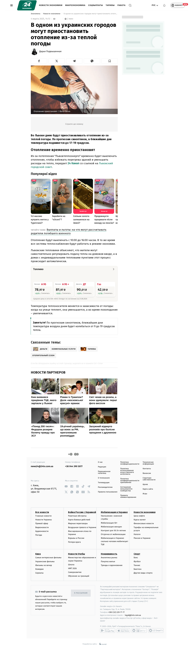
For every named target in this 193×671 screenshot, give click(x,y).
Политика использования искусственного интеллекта (127, 471)
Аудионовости (41, 531)
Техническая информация (148, 463)
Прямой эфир (41, 523)
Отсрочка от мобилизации (113, 534)
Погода (38, 535)
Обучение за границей (78, 576)
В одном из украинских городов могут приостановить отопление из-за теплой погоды (90, 14)
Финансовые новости (144, 523)
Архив (145, 484)
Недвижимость (109, 554)
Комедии (39, 569)
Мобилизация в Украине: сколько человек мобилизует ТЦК (114, 541)
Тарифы (110, 5)
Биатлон (137, 569)
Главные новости (43, 516)
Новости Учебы (76, 554)
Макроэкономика (75, 5)
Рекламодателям (105, 487)
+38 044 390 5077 (74, 466)
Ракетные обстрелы (77, 516)
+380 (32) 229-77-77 (116, 612)
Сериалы (39, 573)
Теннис (137, 565)
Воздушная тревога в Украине (82, 527)
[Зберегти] (110, 61)
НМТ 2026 (72, 568)
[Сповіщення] (164, 5)
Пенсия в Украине (142, 538)
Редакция (102, 467)
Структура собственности (149, 479)
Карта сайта (148, 489)
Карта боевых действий (79, 519)
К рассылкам (80, 593)
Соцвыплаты (95, 5)
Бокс (136, 557)
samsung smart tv (155, 630)
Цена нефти (139, 516)
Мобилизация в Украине (114, 512)
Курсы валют (140, 519)
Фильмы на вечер (43, 565)
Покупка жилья (108, 561)
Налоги (137, 534)
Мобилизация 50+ (109, 523)
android (107, 630)
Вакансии (147, 473)
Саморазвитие (75, 572)
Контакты (147, 469)
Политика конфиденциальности (129, 463)
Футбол (137, 561)
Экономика (36, 14)
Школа (71, 564)
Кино (38, 554)
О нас (100, 462)
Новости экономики (50, 5)
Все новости (42, 512)
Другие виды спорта (143, 573)
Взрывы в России (76, 538)
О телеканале (104, 478)
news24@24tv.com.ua (42, 466)
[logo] (27, 5)
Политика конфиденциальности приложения (129, 480)
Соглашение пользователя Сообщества (126, 489)
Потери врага (74, 542)
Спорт (137, 554)
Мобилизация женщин (111, 527)
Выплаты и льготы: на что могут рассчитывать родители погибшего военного (68, 231)
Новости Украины (43, 519)
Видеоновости (42, 527)
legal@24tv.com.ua (133, 615)
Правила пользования (107, 492)
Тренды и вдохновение (111, 565)
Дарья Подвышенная (50, 51)
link (66, 486)
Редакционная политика (104, 472)
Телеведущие (103, 483)
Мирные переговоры (78, 523)
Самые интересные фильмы (48, 557)
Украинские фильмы (45, 561)
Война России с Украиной (82, 512)
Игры (145, 494)
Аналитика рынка (109, 557)
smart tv (139, 630)
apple (123, 630)
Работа (122, 5)
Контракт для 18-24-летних (113, 530)
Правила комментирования (128, 496)
